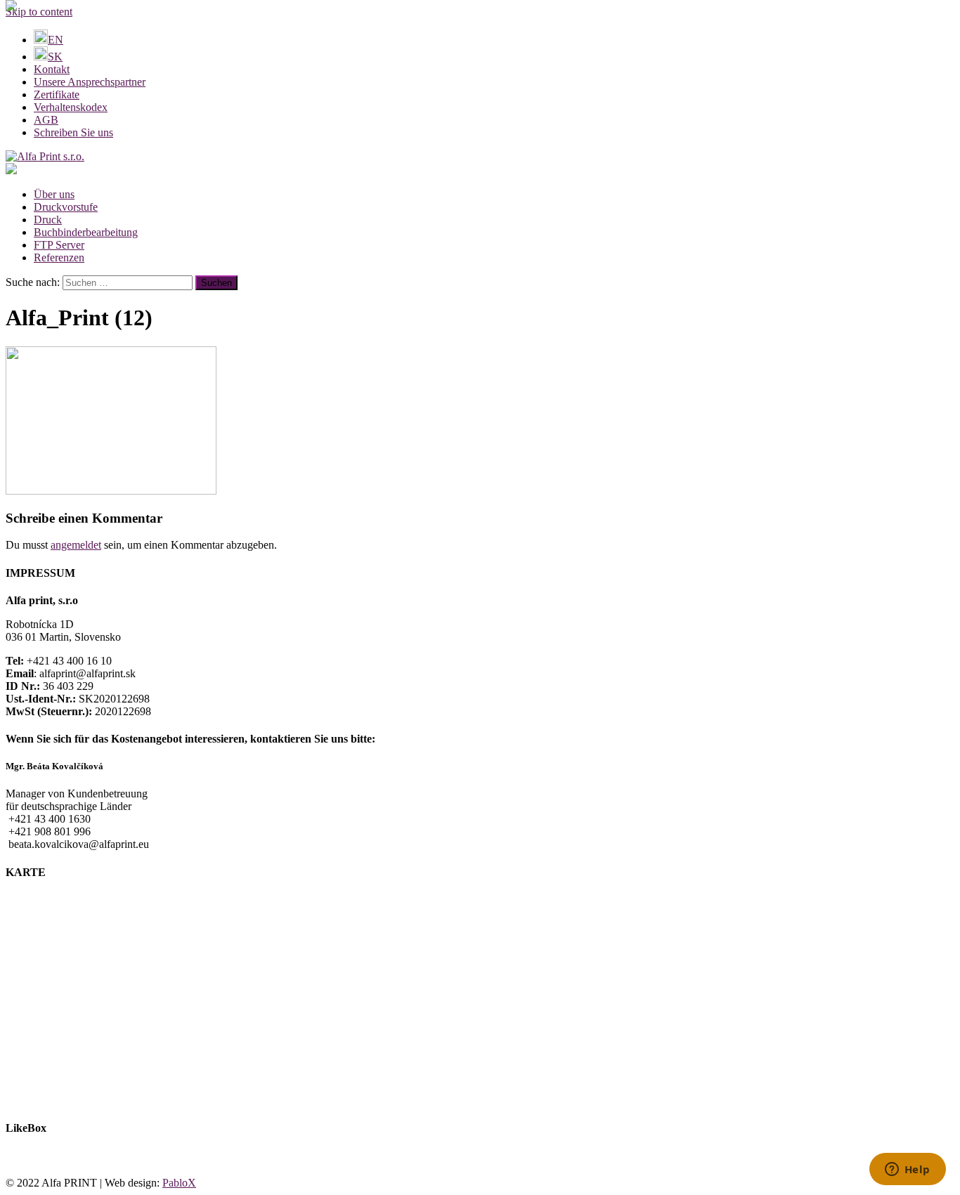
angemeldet (76, 545)
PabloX (179, 1183)
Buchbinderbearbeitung (86, 232)
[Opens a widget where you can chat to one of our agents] (907, 1170)
